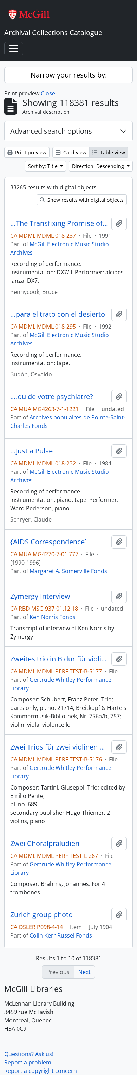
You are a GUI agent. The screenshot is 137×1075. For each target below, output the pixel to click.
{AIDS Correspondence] (48, 542)
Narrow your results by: (69, 75)
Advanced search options (51, 131)
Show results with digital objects (85, 199)
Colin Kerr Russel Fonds (61, 935)
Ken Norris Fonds (53, 617)
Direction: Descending (98, 166)
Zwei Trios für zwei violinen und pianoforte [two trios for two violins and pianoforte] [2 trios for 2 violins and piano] (59, 747)
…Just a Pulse (31, 451)
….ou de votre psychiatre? (51, 396)
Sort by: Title (43, 166)
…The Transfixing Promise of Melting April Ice (59, 223)
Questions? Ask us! (28, 1054)
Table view (112, 152)
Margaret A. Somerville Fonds (68, 571)
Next (84, 972)
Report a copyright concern (40, 1071)
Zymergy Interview (40, 596)
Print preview (30, 152)
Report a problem (27, 1062)
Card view (74, 152)
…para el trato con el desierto (57, 314)
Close (48, 93)
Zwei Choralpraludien (44, 843)
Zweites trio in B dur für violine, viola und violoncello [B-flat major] (59, 659)
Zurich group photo (41, 915)
